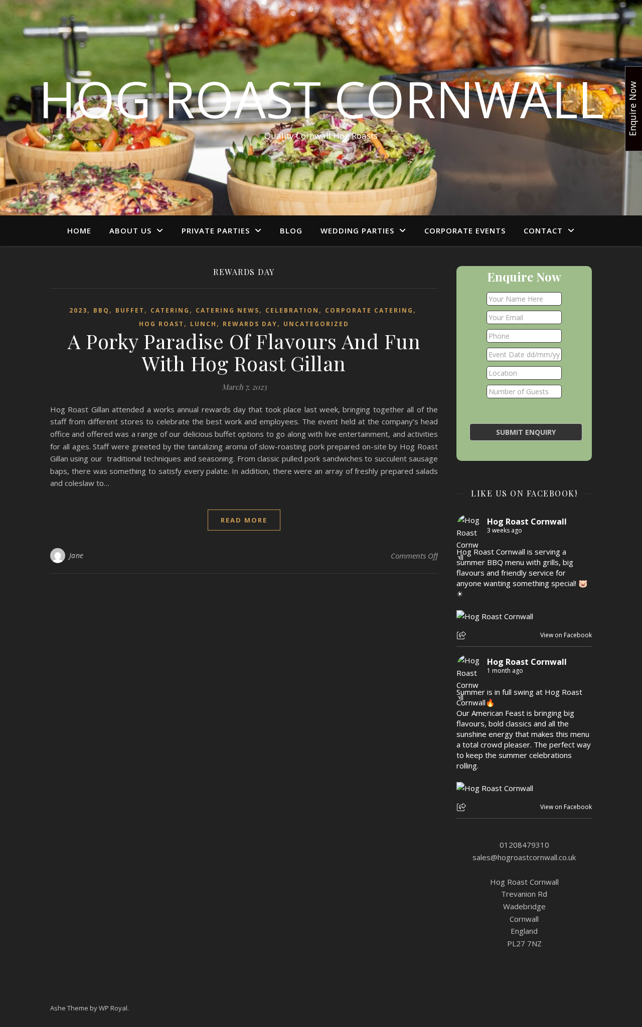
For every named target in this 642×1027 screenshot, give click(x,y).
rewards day (250, 324)
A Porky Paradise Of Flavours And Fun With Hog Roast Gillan (244, 352)
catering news (227, 310)
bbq (101, 310)
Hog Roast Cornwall (321, 99)
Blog (291, 230)
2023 (78, 310)
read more (244, 520)
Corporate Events (465, 230)
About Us (130, 230)
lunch (203, 324)
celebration (292, 310)
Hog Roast (161, 324)
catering (170, 310)
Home (79, 230)
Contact (543, 230)
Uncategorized (316, 324)
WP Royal (113, 1007)
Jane (76, 555)
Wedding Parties (357, 230)
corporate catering (369, 310)
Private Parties (216, 230)
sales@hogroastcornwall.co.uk (524, 857)
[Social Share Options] (462, 636)
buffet (129, 310)
